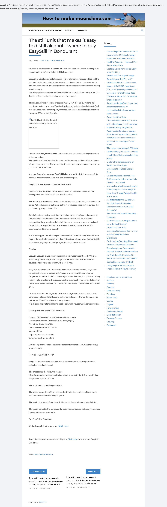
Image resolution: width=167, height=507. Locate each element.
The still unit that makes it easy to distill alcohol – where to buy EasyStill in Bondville (46, 481)
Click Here (72, 439)
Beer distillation (114, 314)
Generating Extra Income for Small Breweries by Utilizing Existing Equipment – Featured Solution (122, 55)
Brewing (110, 321)
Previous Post (39, 471)
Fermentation (113, 308)
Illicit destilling (113, 290)
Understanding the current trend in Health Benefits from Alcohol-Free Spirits (122, 155)
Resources (111, 325)
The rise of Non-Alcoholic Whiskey (122, 148)
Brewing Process (114, 318)
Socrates (42, 502)
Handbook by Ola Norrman (45, 30)
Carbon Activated (115, 311)
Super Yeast (112, 297)
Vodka (110, 301)
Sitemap (82, 30)
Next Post (92, 471)
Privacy (69, 30)
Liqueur (110, 304)
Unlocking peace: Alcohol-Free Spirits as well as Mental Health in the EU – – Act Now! (122, 179)
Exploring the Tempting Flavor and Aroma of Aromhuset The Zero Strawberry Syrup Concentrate (122, 244)
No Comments (58, 60)
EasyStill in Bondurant (43, 454)
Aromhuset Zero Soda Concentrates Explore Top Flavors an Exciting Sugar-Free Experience (122, 120)
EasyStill (45, 60)
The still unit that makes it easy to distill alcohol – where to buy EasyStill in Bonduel (83, 480)
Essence (110, 287)
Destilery (111, 294)
